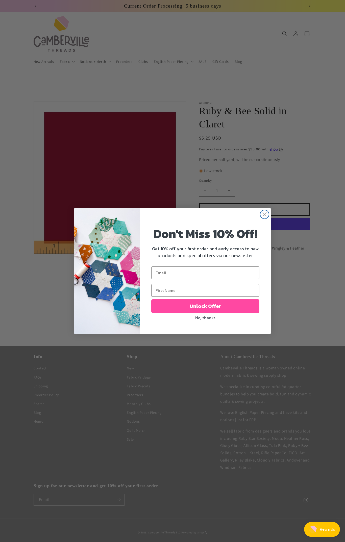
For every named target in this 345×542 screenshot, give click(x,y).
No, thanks (205, 318)
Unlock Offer (205, 306)
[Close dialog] (264, 214)
